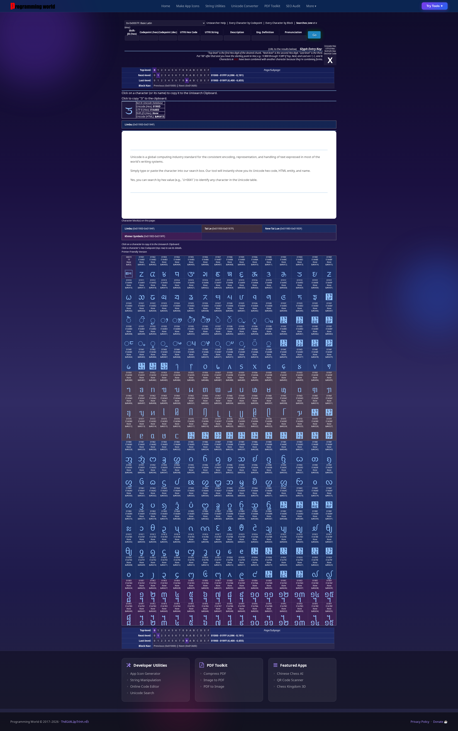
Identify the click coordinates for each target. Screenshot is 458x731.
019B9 (241, 511)
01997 (218, 465)
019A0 (128, 488)
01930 (128, 326)
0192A (254, 303)
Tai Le (208, 228)
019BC (283, 511)
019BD (300, 511)
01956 (205, 372)
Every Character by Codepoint (245, 23)
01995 (191, 465)
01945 (191, 349)
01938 (229, 326)
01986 (205, 442)
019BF (329, 511)
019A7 (218, 488)
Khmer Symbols (134, 236)
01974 (177, 419)
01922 (152, 303)
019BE (315, 511)
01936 (205, 326)
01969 (241, 395)
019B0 (128, 511)
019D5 (191, 557)
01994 (177, 465)
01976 (205, 419)
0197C (283, 419)
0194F (329, 349)
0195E (315, 372)
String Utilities (215, 6)
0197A (254, 419)
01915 (191, 280)
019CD (300, 534)
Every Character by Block (279, 23)
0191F (329, 280)
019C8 (229, 534)
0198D (300, 442)
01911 (141, 280)
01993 (164, 465)
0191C (283, 280)
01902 (152, 257)
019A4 (177, 488)
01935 (191, 326)
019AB (269, 488)
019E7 (218, 580)
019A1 (141, 488)
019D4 (177, 557)
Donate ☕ (440, 722)
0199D (300, 465)
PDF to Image (214, 686)
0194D (300, 349)
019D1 (141, 557)
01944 (177, 349)
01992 (152, 465)
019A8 (229, 488)
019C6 (205, 534)
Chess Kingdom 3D (291, 686)
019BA (255, 511)
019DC (284, 557)
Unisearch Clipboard (203, 93)
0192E (315, 303)
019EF (329, 580)
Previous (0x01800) (165, 85)
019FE (315, 603)
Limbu (128, 124)
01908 (229, 257)
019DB (269, 557)
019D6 (205, 557)
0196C (283, 395)
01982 (152, 442)
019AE (315, 488)
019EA (254, 580)
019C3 (164, 534)
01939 (241, 326)
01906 (205, 257)
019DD (300, 557)
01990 (128, 465)
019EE (315, 580)
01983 (164, 442)
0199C (283, 465)
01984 (177, 442)
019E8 (229, 580)
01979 (241, 419)
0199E (315, 465)
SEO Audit (293, 6)
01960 (128, 395)
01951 (141, 372)
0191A (254, 280)
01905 (191, 257)
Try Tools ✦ (435, 6)
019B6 (205, 511)
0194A (254, 349)
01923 (164, 303)
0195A (254, 372)
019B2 (153, 511)
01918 (229, 280)
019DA (255, 557)
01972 (152, 419)
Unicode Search (142, 693)
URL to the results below (282, 49)
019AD (300, 488)
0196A (254, 395)
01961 (141, 395)
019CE (315, 534)
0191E (315, 280)
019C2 (153, 534)
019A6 (205, 488)
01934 (177, 326)
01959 (241, 372)
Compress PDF (215, 673)
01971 (141, 419)
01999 (241, 465)
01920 (128, 303)
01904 (177, 257)
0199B (269, 465)
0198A (254, 442)
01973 (164, 419)
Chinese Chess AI (290, 673)
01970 (128, 419)
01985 (191, 442)
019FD (300, 603)
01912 (152, 280)
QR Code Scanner (290, 680)
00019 (128, 257)
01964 (177, 395)
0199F (329, 465)
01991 (141, 465)
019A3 (164, 488)
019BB (269, 511)
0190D (300, 257)
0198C (283, 442)
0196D (300, 395)
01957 (218, 372)
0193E (315, 326)
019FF (329, 603)
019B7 (218, 511)
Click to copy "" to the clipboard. (144, 98)
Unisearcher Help (216, 23)
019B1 (141, 511)
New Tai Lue (272, 228)
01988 (229, 442)
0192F (329, 303)
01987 (218, 442)
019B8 (229, 511)
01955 (191, 372)
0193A (254, 326)
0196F (329, 395)
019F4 (177, 603)
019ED (300, 580)
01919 (241, 280)
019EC (283, 580)
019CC (283, 534)
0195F (329, 372)
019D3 (164, 557)
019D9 (241, 557)
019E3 (164, 580)
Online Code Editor (144, 686)
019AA (255, 488)
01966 (205, 395)
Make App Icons (187, 6)
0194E (315, 349)
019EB (269, 580)
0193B (269, 326)
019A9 (241, 488)
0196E (315, 395)
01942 (152, 349)
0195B (269, 372)
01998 (229, 465)
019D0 (129, 557)
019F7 (218, 603)
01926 (205, 303)
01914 (177, 280)
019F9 (241, 603)
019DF (329, 557)
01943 (164, 349)
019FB (269, 603)
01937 (218, 326)
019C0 (128, 534)
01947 (218, 349)
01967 (218, 395)
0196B (269, 395)
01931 (141, 326)
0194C (283, 349)
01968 (229, 395)
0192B (269, 303)
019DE (315, 557)
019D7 (218, 557)
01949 (241, 349)
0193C (283, 326)
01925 (191, 303)
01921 (141, 303)
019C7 (218, 534)
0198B (269, 442)
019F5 (191, 603)
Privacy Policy (420, 722)
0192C (283, 303)
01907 (218, 257)
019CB (269, 534)
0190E (315, 257)
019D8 (230, 557)
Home (165, 6)
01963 (164, 395)
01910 (128, 280)
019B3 (164, 511)
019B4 (177, 511)
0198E (315, 442)
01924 (177, 303)
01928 (229, 303)
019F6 (205, 603)
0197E (315, 419)
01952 (152, 372)
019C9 (241, 534)
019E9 (241, 580)
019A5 (191, 488)
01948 (229, 349)
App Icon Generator (145, 673)
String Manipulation (145, 680)
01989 (241, 442)
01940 (128, 349)
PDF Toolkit (272, 6)
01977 (218, 419)
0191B (269, 280)
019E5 (191, 580)
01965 (191, 395)
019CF (329, 534)
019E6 (205, 580)
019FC (283, 603)
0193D (300, 326)
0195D (300, 372)
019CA (255, 534)
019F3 (164, 603)
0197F (329, 419)
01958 (229, 372)
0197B (269, 419)
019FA (254, 603)
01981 (141, 442)
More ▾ (311, 6)
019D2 (153, 557)
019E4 (177, 580)
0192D (300, 303)
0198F (329, 442)
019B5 (191, 511)
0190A (254, 257)
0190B (269, 257)
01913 (164, 280)
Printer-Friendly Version (134, 251)
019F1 (141, 603)
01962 (152, 395)
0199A (254, 465)
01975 (191, 419)
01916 (205, 280)
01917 (218, 280)
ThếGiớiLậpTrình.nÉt (75, 722)
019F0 (128, 603)
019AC (283, 488)
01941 (141, 349)
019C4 (177, 534)
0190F (329, 257)
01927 (218, 303)
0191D (300, 280)
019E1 (141, 580)
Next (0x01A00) (188, 85)
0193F (329, 326)
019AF (329, 488)
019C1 (141, 534)
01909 (241, 257)
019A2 (153, 488)
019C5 (191, 534)
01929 (241, 303)
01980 (128, 442)
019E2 (152, 580)
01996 (205, 465)
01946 (205, 349)
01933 (164, 326)
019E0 (128, 580)
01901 (141, 257)
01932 (152, 326)
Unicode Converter (244, 6)
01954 (177, 372)
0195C (283, 372)
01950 (128, 372)
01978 (229, 419)
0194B (269, 349)
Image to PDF (214, 680)
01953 (164, 372)
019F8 (229, 603)
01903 (164, 257)
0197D (300, 419)
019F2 (152, 603)
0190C (283, 257)
